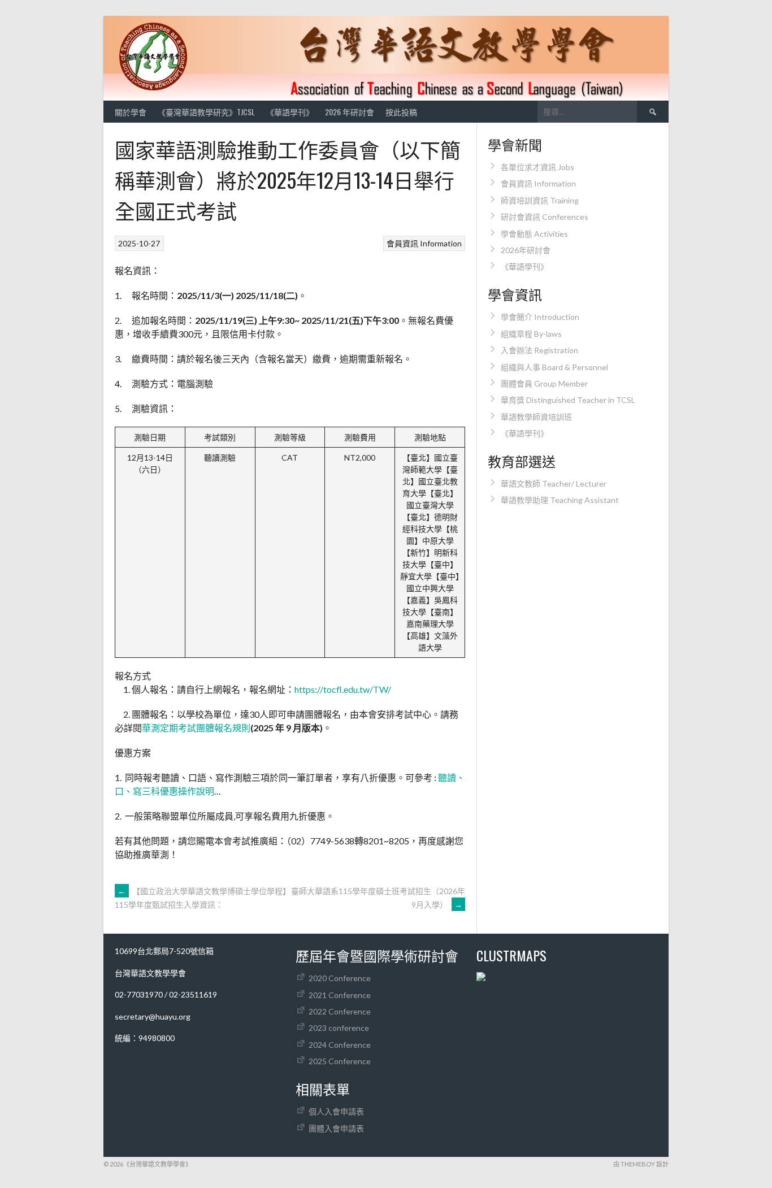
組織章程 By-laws (531, 334)
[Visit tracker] (480, 978)
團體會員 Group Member (544, 383)
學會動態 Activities (534, 234)
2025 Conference (340, 1061)
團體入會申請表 (336, 1128)
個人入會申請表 (336, 1111)
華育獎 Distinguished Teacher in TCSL (568, 400)
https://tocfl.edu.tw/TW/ (342, 689)
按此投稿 (401, 112)
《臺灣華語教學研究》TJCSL (206, 112)
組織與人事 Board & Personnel (554, 367)
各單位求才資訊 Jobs (537, 167)
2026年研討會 (525, 250)
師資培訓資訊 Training (540, 200)
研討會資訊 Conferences (544, 217)
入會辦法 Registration (539, 350)
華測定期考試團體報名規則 (196, 727)
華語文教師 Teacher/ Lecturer (553, 483)
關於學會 (130, 112)
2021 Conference (340, 995)
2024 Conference (340, 1045)
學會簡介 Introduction (540, 317)
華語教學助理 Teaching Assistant (560, 500)
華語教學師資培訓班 (536, 417)
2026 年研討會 (349, 112)
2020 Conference (340, 978)
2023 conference (339, 1028)
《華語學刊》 (290, 112)
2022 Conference (340, 1011)
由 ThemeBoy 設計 (641, 1164)
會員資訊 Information (424, 243)
